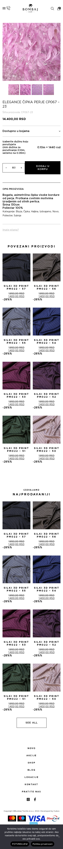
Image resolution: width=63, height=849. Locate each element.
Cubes (56, 811)
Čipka (26, 211)
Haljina (34, 211)
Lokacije (32, 777)
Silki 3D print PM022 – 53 (16, 395)
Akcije (31, 756)
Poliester (8, 215)
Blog (31, 770)
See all (32, 722)
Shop (31, 763)
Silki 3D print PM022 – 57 (16, 287)
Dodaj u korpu (42, 167)
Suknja (17, 215)
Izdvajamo (45, 211)
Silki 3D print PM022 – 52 (46, 395)
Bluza (19, 211)
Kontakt (31, 784)
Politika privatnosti (43, 844)
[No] (58, 836)
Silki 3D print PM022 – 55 (16, 341)
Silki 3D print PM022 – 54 (46, 341)
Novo (55, 211)
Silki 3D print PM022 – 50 (46, 449)
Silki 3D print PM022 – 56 (46, 287)
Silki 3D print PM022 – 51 (16, 449)
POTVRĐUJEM (20, 844)
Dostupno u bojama (16, 131)
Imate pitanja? (11, 230)
